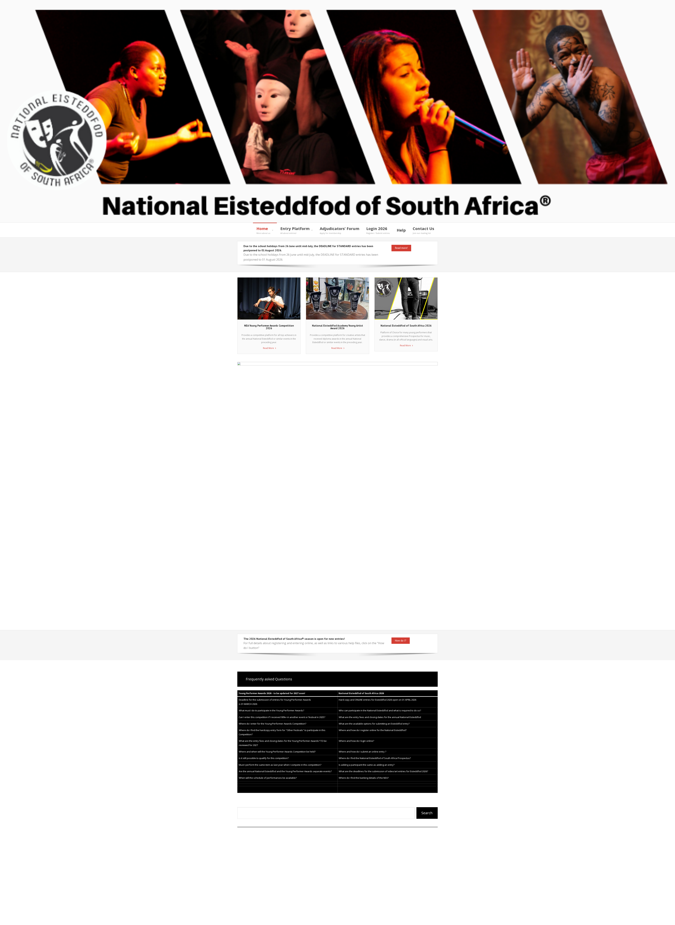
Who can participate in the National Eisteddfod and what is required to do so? (380, 710)
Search (427, 813)
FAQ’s (357, 919)
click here (256, 903)
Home (342, 919)
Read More (268, 348)
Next (433, 493)
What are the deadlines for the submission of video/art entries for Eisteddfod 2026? (383, 771)
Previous (241, 493)
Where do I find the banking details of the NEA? (364, 777)
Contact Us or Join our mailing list (392, 919)
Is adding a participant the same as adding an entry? (366, 764)
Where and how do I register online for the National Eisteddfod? (373, 730)
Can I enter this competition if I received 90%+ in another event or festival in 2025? (282, 717)
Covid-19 (429, 919)
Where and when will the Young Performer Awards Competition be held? (277, 751)
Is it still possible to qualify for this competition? (264, 758)
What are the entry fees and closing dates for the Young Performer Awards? (279, 740)
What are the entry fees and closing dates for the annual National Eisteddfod (380, 717)
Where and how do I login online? (356, 740)
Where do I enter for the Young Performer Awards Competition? (272, 723)
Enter (276, 804)
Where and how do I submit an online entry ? (362, 751)
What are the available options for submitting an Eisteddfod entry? (374, 723)
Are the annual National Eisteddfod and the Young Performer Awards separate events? (285, 771)
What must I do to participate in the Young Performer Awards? (271, 710)
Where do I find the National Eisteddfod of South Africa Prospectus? (375, 758)
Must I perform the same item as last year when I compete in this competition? (280, 764)
